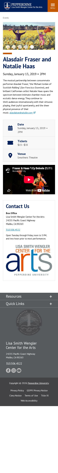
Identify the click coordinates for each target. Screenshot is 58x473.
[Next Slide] (50, 36)
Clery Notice (15, 395)
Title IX (45, 395)
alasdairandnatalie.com (21, 112)
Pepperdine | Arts (11, 2)
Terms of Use (31, 395)
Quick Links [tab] (15, 303)
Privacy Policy (17, 390)
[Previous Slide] (7, 36)
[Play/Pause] (30, 37)
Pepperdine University (38, 383)
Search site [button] (5, 4)
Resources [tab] (13, 296)
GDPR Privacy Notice (37, 390)
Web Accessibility (29, 400)
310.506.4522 (13, 229)
